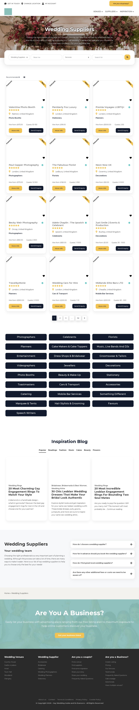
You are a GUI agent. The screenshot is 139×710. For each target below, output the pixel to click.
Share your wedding (79, 675)
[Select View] (24, 77)
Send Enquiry (36, 130)
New (43, 83)
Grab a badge (110, 679)
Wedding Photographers (47, 672)
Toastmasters (26, 384)
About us (42, 700)
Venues (97, 12)
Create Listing (110, 662)
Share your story (78, 672)
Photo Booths (15, 118)
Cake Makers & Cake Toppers (69, 346)
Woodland (8, 675)
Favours (113, 403)
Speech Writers (26, 413)
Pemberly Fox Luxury (64, 107)
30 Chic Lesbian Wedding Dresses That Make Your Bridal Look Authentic (69, 494)
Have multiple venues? (114, 685)
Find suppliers (77, 665)
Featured (9, 83)
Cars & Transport (60, 294)
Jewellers (69, 365)
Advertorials (109, 682)
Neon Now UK (104, 165)
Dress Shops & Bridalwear (69, 356)
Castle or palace (10, 665)
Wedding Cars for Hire (65, 283)
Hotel (6, 669)
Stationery (57, 118)
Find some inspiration (80, 669)
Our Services (110, 669)
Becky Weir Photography (23, 222)
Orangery (7, 679)
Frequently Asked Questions (82, 679)
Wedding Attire (58, 488)
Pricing (108, 665)
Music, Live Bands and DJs (113, 346)
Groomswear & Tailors (113, 356)
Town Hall (8, 672)
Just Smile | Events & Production (108, 224)
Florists (55, 176)
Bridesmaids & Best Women (74, 486)
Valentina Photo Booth (22, 107)
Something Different (113, 394)
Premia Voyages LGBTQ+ (110, 107)
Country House (10, 662)
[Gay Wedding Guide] (8, 14)
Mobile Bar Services (105, 294)
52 (78, 318)
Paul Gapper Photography (24, 165)
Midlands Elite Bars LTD (109, 283)
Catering (26, 394)
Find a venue (76, 662)
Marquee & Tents (26, 403)
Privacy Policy (81, 700)
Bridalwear (56, 486)
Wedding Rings (15, 486)
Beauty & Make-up (69, 374)
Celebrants (57, 236)
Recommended (12, 77)
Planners (99, 118)
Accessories (113, 384)
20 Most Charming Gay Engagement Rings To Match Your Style (24, 491)
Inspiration (126, 12)
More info (15, 131)
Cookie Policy (95, 700)
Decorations (101, 176)
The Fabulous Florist (64, 165)
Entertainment (26, 356)
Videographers (26, 365)
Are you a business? (121, 4)
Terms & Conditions (65, 700)
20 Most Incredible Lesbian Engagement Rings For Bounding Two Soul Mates (111, 493)
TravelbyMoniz (17, 283)
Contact (51, 700)
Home (7, 593)
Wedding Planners (45, 675)
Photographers (15, 176)
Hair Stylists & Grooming (69, 403)
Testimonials (110, 672)
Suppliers (110, 12)
